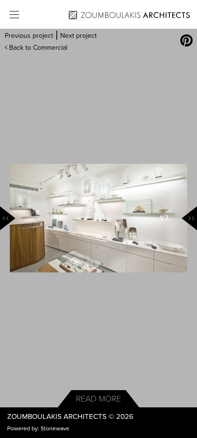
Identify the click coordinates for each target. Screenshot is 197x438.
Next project (78, 36)
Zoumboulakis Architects (57, 416)
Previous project (29, 36)
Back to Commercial (37, 48)
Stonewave (55, 428)
